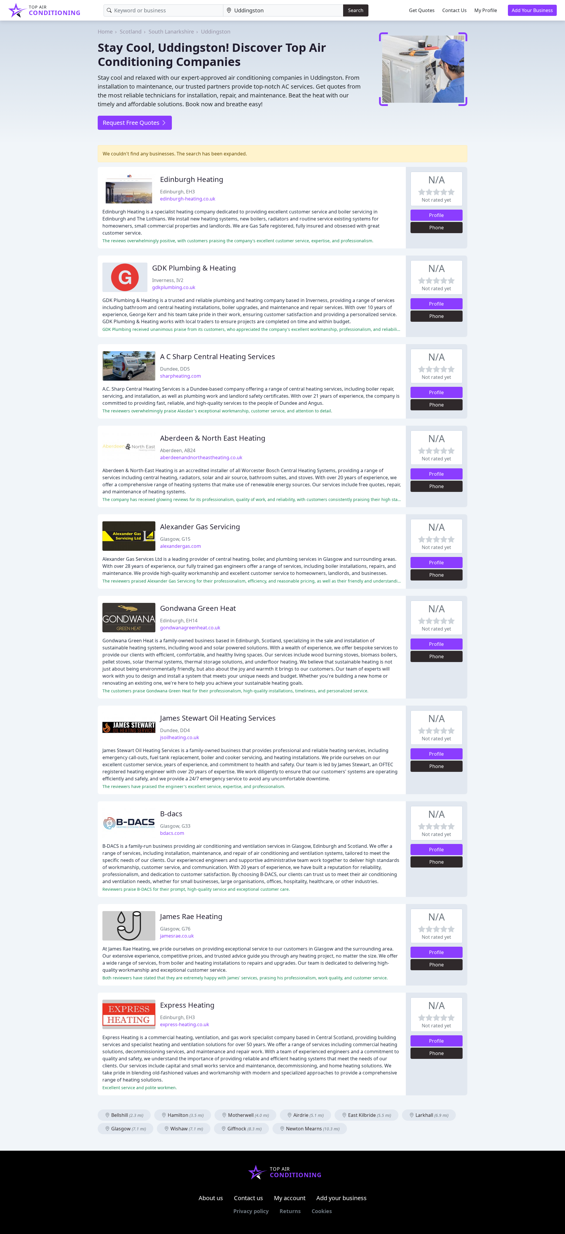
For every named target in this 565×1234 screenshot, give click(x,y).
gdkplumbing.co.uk (173, 287)
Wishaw (186, 1128)
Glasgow (128, 1128)
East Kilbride (369, 1115)
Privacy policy (251, 1211)
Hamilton (185, 1115)
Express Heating (187, 1005)
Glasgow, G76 (175, 929)
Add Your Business (532, 10)
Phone (436, 227)
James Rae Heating (191, 916)
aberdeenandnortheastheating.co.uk (201, 457)
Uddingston (215, 31)
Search (355, 10)
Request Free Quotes (132, 123)
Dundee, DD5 (175, 369)
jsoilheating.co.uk (179, 737)
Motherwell (248, 1115)
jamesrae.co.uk (177, 936)
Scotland (131, 31)
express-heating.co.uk (184, 1024)
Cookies (322, 1211)
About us (211, 1198)
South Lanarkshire (171, 31)
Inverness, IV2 (167, 280)
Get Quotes (422, 10)
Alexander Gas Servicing (200, 526)
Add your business (341, 1198)
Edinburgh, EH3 (177, 191)
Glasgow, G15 (175, 539)
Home (105, 31)
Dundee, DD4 (175, 730)
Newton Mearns (312, 1128)
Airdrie (308, 1115)
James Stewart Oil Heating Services (218, 718)
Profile (436, 215)
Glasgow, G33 (175, 826)
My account (289, 1198)
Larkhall (431, 1115)
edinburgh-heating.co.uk (187, 198)
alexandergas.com (180, 546)
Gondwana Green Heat (198, 608)
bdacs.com (172, 833)
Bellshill (126, 1115)
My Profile (485, 10)
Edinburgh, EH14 (178, 620)
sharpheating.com (180, 376)
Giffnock (244, 1128)
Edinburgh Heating (191, 179)
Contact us (248, 1198)
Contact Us (454, 10)
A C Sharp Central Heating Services (217, 356)
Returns (290, 1211)
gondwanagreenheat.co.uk (190, 627)
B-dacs (171, 813)
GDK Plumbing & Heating (194, 268)
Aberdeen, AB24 (177, 450)
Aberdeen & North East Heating (212, 438)
